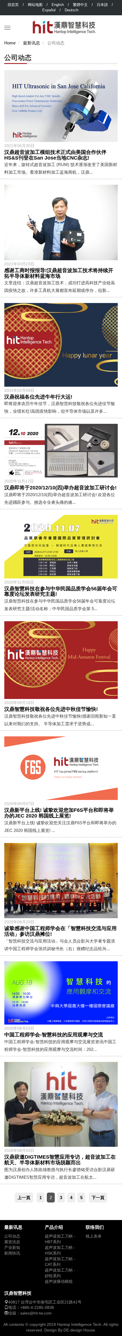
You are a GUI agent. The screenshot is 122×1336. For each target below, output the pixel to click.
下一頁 (98, 1197)
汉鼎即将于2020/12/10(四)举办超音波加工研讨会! (60, 487)
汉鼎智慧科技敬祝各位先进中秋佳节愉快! (51, 709)
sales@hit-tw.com (36, 1313)
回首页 (13, 5)
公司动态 (12, 1236)
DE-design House (79, 1330)
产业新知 (12, 1247)
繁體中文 (80, 5)
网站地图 (35, 5)
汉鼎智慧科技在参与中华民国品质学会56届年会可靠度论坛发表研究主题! (60, 591)
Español (49, 10)
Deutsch (71, 10)
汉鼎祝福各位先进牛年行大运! (38, 397)
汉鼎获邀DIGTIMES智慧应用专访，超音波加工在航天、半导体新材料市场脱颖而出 (60, 1159)
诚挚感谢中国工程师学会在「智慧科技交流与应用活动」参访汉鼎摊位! (60, 931)
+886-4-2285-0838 (37, 1307)
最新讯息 (31, 43)
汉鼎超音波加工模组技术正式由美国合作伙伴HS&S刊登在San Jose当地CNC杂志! (55, 155)
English (58, 5)
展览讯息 (12, 1242)
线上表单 (94, 1236)
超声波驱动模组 (59, 1281)
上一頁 (24, 1197)
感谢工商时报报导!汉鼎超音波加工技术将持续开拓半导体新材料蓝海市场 (58, 273)
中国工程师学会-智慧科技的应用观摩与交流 (53, 1035)
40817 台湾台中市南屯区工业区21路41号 (44, 1302)
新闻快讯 (12, 1253)
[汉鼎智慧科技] (64, 22)
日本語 (102, 5)
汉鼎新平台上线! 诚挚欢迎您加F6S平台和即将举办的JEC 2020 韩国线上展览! (59, 813)
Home (10, 43)
